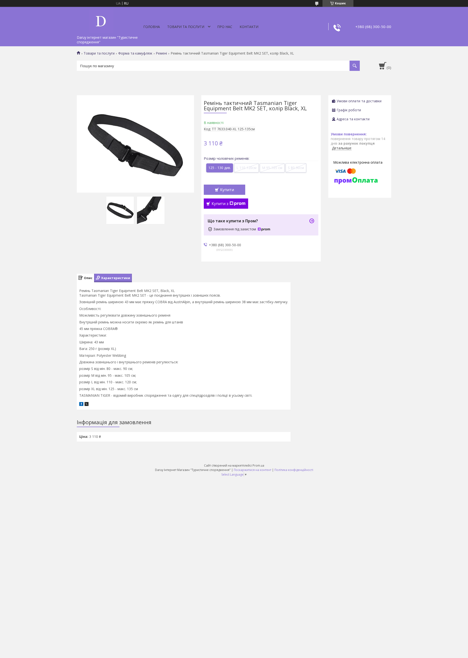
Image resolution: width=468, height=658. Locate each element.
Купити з (220, 203)
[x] (86, 404)
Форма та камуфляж (135, 53)
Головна (151, 26)
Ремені (161, 53)
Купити (227, 189)
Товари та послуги (185, 26)
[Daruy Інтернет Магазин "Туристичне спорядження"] (101, 20)
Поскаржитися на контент (252, 470)
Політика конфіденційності (293, 470)
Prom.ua (258, 465)
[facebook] (81, 404)
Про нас (224, 26)
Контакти (249, 26)
